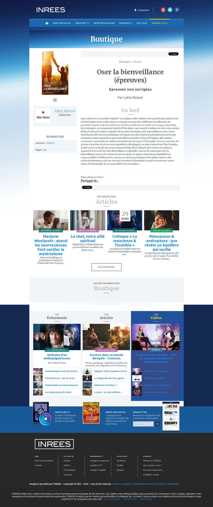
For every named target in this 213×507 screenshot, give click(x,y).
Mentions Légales (122, 484)
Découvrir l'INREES (152, 460)
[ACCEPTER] (130, 499)
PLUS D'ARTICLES (106, 267)
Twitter (120, 465)
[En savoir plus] (112, 499)
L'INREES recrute (151, 475)
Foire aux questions (44, 460)
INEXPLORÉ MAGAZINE (104, 23)
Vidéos (67, 465)
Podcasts (68, 475)
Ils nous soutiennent (152, 470)
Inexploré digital (98, 470)
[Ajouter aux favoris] (55, 100)
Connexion (143, 10)
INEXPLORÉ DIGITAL (62, 23)
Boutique (142, 23)
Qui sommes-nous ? (152, 465)
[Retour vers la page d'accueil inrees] (51, 11)
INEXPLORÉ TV (82, 23)
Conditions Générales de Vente (148, 484)
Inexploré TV (96, 465)
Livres (137, 61)
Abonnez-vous (159, 23)
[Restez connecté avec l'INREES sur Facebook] (176, 11)
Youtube (120, 470)
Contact (38, 465)
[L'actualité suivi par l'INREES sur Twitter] (170, 11)
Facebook (121, 460)
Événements (125, 23)
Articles (67, 460)
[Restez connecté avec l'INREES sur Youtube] (163, 11)
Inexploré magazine (99, 460)
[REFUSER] (146, 499)
